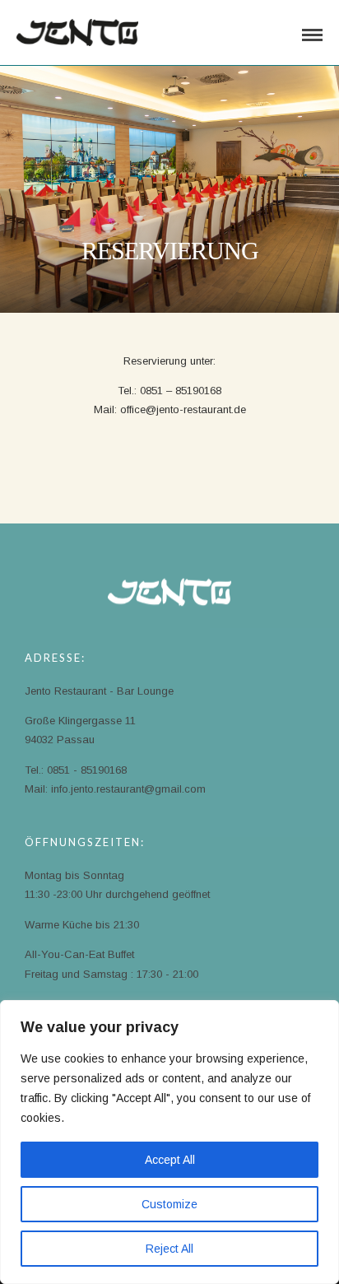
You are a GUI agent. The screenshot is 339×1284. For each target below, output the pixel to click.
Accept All (170, 1159)
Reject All (169, 1248)
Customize (169, 1204)
